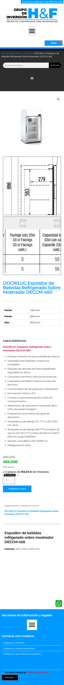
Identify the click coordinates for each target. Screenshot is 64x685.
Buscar (55, 65)
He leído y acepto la (27, 672)
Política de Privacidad (37, 672)
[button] (32, 31)
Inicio (4, 53)
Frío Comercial (25, 53)
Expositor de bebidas (20, 506)
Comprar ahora (17, 489)
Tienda (12, 53)
